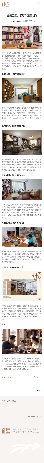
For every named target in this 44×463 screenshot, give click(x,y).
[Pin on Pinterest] (41, 377)
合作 (3, 401)
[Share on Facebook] (34, 377)
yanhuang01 (17, 21)
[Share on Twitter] (37, 377)
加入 (14, 401)
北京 (9, 377)
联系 (9, 401)
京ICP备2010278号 (34, 416)
